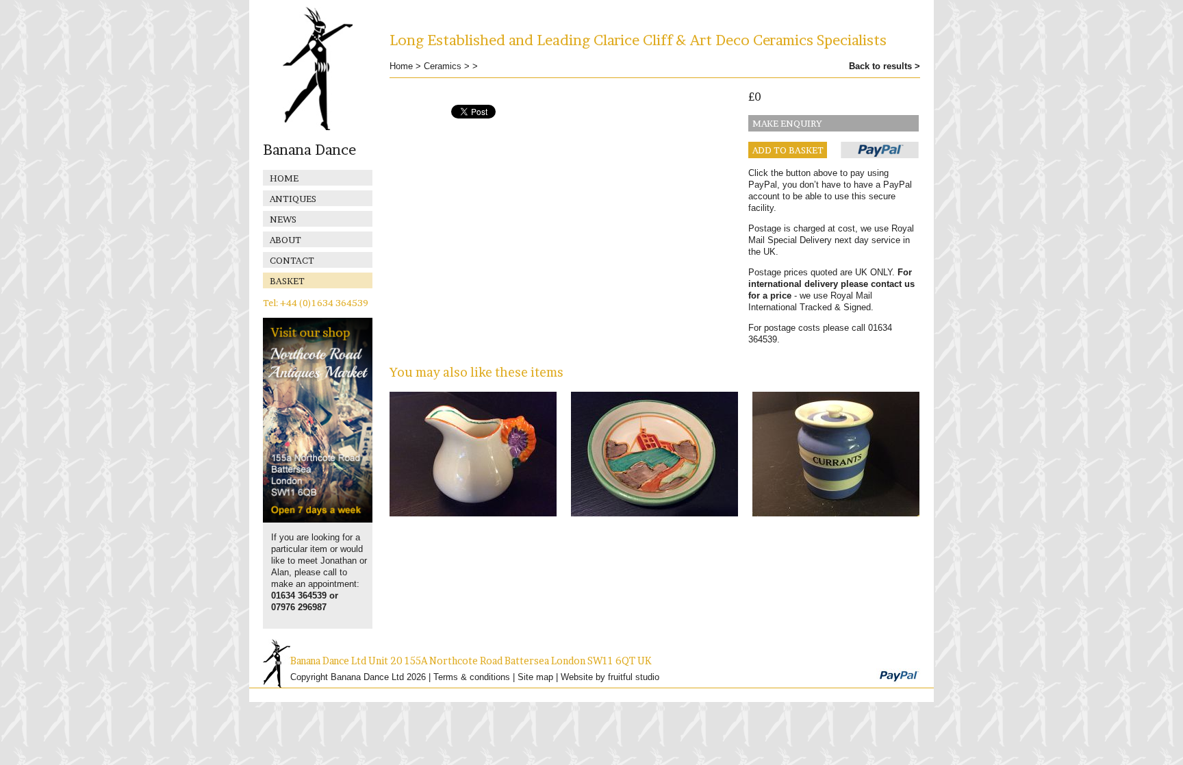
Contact (292, 260)
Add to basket (788, 150)
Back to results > (884, 66)
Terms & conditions (471, 677)
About (285, 239)
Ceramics (442, 66)
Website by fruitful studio (610, 677)
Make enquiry (787, 123)
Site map (535, 677)
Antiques (293, 198)
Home (284, 178)
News (283, 219)
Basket (287, 280)
